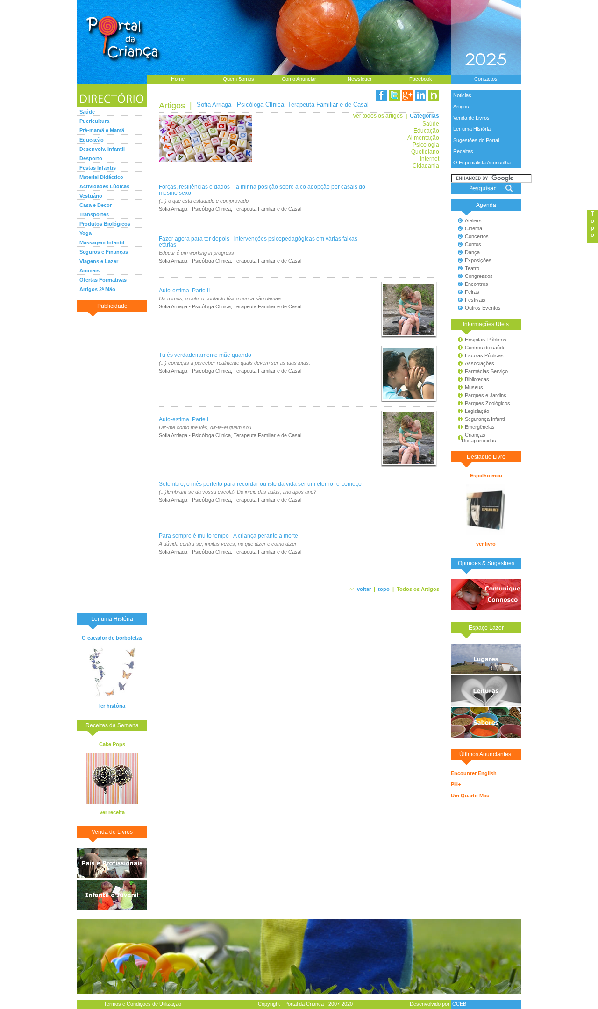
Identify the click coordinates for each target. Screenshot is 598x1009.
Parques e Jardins (485, 395)
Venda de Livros (471, 118)
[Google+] (407, 95)
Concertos (477, 236)
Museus (474, 387)
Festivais (475, 300)
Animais (89, 270)
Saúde (87, 111)
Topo (592, 224)
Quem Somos (238, 79)
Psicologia (426, 145)
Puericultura (94, 121)
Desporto (90, 158)
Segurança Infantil (485, 419)
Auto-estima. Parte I (183, 419)
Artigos (461, 106)
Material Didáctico (101, 177)
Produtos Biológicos (104, 224)
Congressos (479, 276)
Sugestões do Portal (476, 140)
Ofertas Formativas (103, 280)
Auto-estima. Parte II (184, 290)
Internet (429, 159)
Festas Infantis (97, 168)
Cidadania (426, 166)
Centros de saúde (485, 347)
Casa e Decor (95, 205)
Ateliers (473, 220)
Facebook (420, 79)
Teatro (472, 268)
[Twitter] (394, 95)
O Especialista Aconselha (482, 162)
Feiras (472, 292)
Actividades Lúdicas (104, 186)
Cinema (473, 228)
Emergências (480, 427)
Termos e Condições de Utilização (142, 1004)
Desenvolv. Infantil (102, 149)
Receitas (463, 151)
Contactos (486, 79)
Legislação (477, 411)
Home (178, 79)
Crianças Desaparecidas (474, 437)
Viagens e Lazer (98, 261)
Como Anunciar (299, 79)
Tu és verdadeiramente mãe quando (205, 355)
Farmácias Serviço (486, 371)
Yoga (85, 233)
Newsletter (360, 79)
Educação (91, 139)
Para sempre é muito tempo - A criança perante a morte (228, 536)
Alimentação (423, 138)
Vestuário (90, 196)
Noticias (462, 95)
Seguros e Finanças (103, 252)
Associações (479, 363)
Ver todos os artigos (378, 116)
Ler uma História (472, 129)
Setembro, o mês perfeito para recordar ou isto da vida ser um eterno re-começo (260, 484)
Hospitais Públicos (485, 339)
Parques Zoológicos (487, 403)
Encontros (476, 284)
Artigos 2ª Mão (97, 289)
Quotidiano (425, 152)
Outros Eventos (483, 308)
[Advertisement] (112, 462)
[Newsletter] (433, 95)
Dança (472, 252)
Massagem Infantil (101, 242)
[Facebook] (381, 95)
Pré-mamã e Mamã (101, 130)
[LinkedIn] (420, 95)
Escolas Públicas (484, 355)
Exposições (478, 260)
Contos (473, 244)
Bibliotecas (477, 379)
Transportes (94, 214)
